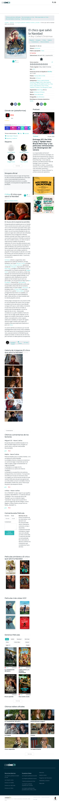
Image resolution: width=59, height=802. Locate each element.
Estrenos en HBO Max (10, 785)
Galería (50, 40)
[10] (47, 64)
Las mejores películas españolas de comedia (27, 784)
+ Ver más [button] (29, 754)
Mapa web (41, 783)
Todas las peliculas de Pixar (28, 781)
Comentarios (35, 42)
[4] (36, 64)
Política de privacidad (45, 797)
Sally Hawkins (22, 282)
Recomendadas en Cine (28, 17)
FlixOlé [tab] (27, 645)
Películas (12, 22)
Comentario (8, 522)
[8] (43, 64)
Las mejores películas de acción (29, 775)
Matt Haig (7, 268)
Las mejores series (9, 780)
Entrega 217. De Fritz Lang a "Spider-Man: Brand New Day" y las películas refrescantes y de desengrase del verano (43, 144)
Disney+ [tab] (27, 642)
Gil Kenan (7, 260)
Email (12, 515)
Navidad (26, 133)
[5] (38, 64)
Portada (6, 22)
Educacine (41, 772)
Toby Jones (25, 287)
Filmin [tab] (7, 642)
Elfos (20, 133)
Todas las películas (26, 19)
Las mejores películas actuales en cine (12, 776)
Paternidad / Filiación (12, 136)
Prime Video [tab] (17, 642)
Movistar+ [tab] (19, 639)
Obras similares (44, 42)
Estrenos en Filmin (9, 788)
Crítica (44, 40)
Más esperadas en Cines (41, 17)
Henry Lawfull (20, 291)
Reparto (32, 40)
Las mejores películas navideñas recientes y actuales (27, 22)
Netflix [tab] (12, 639)
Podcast (35, 136)
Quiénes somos (43, 775)
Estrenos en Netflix (9, 782)
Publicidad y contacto (44, 780)
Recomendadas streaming (13, 19)
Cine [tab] (7, 639)
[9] (45, 64)
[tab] (9, 430)
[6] (40, 64)
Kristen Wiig (18, 289)
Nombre (7, 515)
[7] (41, 64)
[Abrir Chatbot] (55, 798)
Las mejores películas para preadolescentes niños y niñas (29, 788)
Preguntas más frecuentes (45, 778)
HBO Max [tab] (27, 639)
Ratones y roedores (11, 138)
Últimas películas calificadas (13, 17)
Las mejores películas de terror (29, 778)
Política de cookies (36, 797)
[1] (31, 64)
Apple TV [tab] (8, 645)
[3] (34, 64)
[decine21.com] (10, 764)
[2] (32, 64)
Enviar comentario (9, 533)
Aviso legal (35, 799)
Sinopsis (38, 40)
